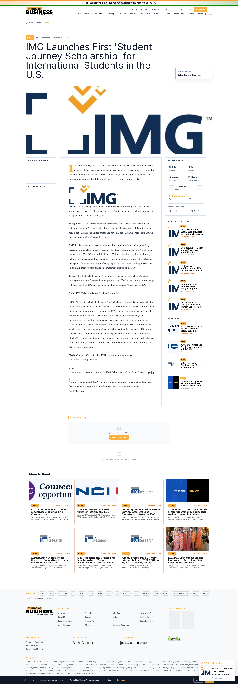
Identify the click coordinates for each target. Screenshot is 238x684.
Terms (115, 621)
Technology (179, 14)
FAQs (115, 617)
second (196, 593)
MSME (156, 14)
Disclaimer (89, 625)
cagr (117, 593)
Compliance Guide (65, 621)
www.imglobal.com (84, 347)
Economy (166, 14)
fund (49, 599)
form (73, 593)
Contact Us (62, 617)
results (81, 593)
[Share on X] (170, 211)
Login (188, 9)
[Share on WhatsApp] (182, 211)
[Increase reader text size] (199, 187)
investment (39, 599)
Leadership (145, 14)
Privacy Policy (91, 621)
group (108, 593)
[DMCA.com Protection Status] (174, 638)
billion (42, 593)
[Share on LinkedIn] (176, 211)
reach (100, 593)
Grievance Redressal (121, 625)
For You (191, 14)
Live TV (167, 9)
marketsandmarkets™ (181, 593)
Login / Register (119, 437)
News (79, 14)
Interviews (99, 14)
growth (206, 593)
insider (155, 593)
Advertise (116, 613)
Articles (88, 14)
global (91, 593)
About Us (145, 9)
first (28, 599)
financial (126, 593)
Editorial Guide (145, 617)
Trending (202, 14)
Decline (199, 680)
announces (62, 593)
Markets (133, 14)
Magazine (178, 9)
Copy (196, 211)
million (136, 593)
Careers (88, 617)
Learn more (122, 680)
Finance (122, 14)
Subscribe (200, 9)
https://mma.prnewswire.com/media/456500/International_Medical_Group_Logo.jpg (111, 372)
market (51, 593)
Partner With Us (146, 613)
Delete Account (64, 625)
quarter (146, 593)
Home (134, 9)
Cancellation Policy (147, 621)
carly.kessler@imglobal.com (83, 359)
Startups (111, 14)
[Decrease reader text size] (171, 187)
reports (165, 593)
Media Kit (156, 9)
